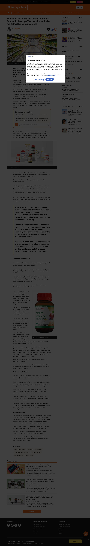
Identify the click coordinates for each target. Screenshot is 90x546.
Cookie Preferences (39, 79)
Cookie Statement (51, 75)
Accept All (49, 79)
